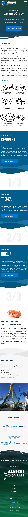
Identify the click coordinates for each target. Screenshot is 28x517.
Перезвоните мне (14, 502)
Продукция (14, 488)
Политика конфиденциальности (14, 509)
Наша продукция (9, 161)
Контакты (14, 494)
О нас (14, 482)
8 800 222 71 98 (14, 498)
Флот (14, 485)
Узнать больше (4, 80)
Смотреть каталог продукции (14, 28)
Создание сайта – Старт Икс (14, 510)
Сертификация (14, 491)
